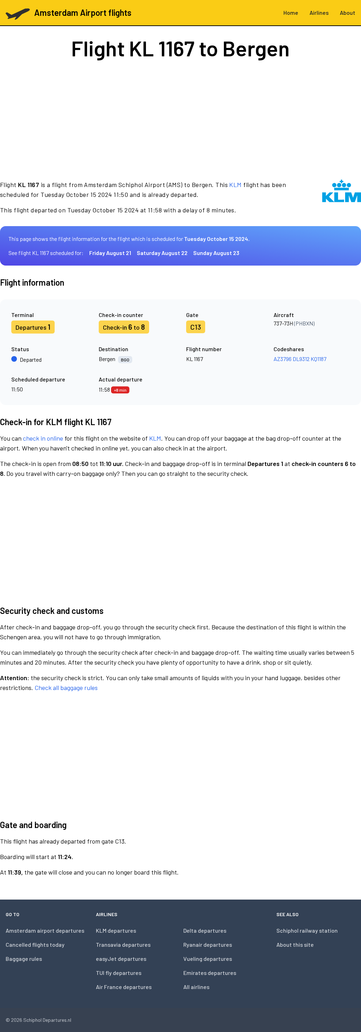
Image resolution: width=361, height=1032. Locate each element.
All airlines (196, 986)
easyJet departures (121, 958)
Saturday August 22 (162, 252)
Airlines (319, 12)
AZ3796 (283, 358)
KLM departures (116, 930)
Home (290, 12)
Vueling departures (207, 958)
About (347, 12)
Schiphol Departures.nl (47, 1020)
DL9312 (301, 358)
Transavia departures (123, 944)
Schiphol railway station (307, 930)
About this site (295, 944)
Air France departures (124, 986)
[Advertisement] (180, 119)
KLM (235, 184)
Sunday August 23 (216, 252)
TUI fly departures (118, 972)
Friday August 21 (110, 252)
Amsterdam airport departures (45, 930)
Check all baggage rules (66, 687)
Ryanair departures (207, 944)
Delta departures (204, 930)
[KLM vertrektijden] (341, 197)
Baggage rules (24, 958)
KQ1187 (318, 358)
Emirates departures (209, 972)
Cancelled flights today (35, 944)
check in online (43, 438)
